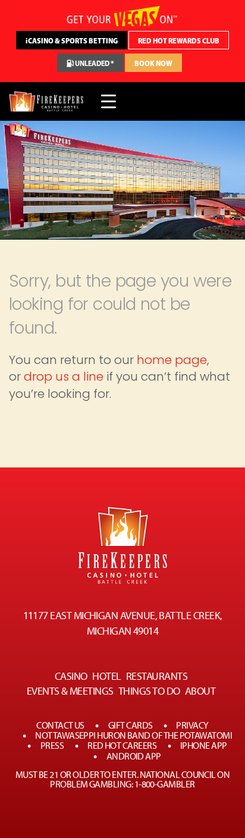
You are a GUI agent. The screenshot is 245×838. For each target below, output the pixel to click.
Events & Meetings (70, 691)
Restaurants (156, 676)
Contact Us (60, 725)
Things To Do (149, 691)
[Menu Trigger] (108, 101)
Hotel (106, 676)
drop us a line (63, 376)
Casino (71, 676)
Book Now (153, 63)
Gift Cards (130, 725)
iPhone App (203, 746)
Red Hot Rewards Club (178, 40)
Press (52, 746)
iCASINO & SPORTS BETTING (72, 40)
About (200, 691)
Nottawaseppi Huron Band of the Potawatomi (133, 735)
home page (172, 359)
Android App (133, 756)
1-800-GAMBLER (164, 784)
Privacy (192, 725)
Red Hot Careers (121, 746)
